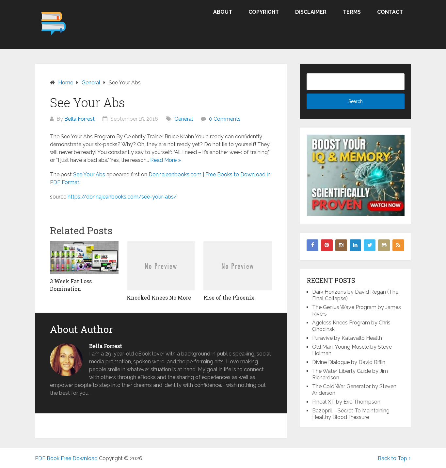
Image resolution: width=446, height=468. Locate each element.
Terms (352, 12)
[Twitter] (369, 245)
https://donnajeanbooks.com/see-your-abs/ (122, 197)
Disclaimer (311, 12)
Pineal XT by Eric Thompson (346, 402)
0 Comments (225, 119)
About (222, 12)
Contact (390, 12)
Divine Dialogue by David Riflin (348, 362)
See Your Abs (89, 174)
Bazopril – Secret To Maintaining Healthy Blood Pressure (351, 413)
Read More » (165, 160)
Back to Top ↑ (394, 458)
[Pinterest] (327, 245)
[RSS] (398, 245)
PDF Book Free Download (66, 458)
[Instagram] (341, 245)
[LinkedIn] (355, 245)
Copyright (263, 12)
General (183, 119)
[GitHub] (384, 245)
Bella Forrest (79, 119)
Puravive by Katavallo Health (347, 338)
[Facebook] (312, 245)
